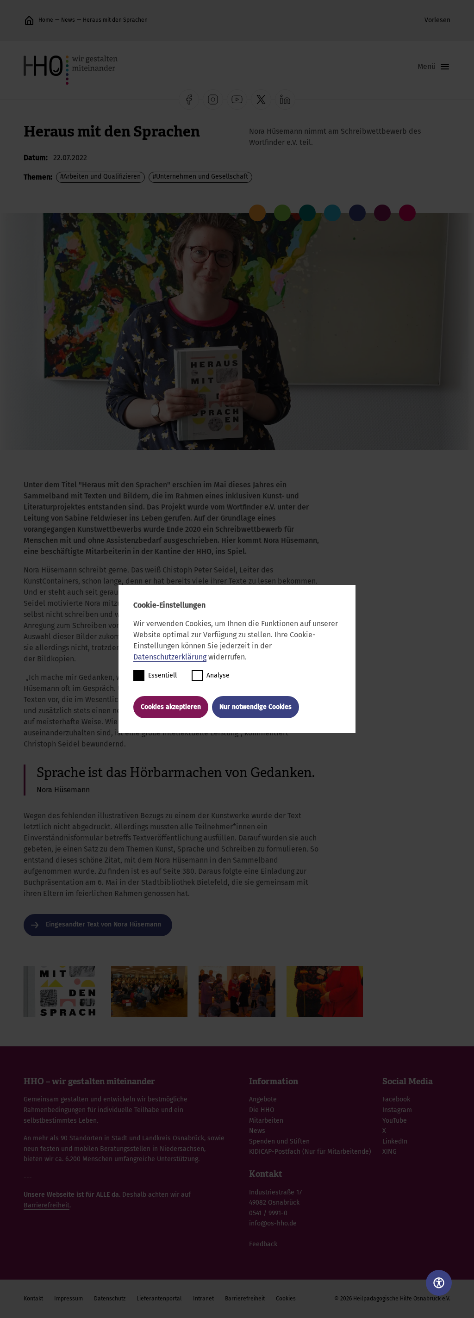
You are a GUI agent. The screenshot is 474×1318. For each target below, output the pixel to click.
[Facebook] (189, 99)
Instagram (397, 1110)
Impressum (68, 1298)
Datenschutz (109, 1298)
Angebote (263, 1099)
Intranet (203, 1298)
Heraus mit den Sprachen (115, 20)
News (68, 20)
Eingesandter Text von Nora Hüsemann (103, 924)
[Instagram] (213, 99)
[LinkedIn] (285, 99)
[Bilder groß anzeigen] (62, 991)
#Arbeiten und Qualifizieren (100, 176)
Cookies (286, 1298)
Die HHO (261, 1110)
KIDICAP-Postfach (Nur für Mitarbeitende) (310, 1152)
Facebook (396, 1099)
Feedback (263, 1244)
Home (45, 20)
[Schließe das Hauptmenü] (434, 67)
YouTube (394, 1121)
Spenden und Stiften (279, 1141)
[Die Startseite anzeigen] (29, 20)
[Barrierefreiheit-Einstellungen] (439, 1283)
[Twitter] (261, 99)
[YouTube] (237, 99)
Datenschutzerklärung (169, 657)
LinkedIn (394, 1141)
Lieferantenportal (159, 1298)
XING (389, 1152)
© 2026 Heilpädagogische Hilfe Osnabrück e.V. (392, 1298)
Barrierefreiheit (46, 1205)
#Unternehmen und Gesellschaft (200, 176)
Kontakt (33, 1298)
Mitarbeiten (266, 1121)
